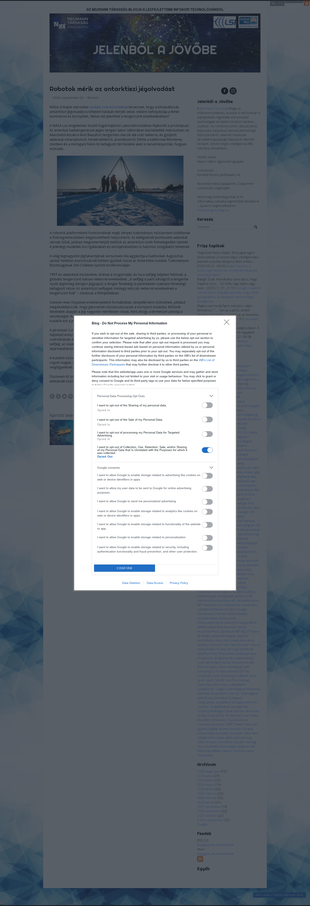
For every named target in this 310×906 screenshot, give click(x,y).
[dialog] (155, 453)
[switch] (207, 405)
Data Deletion (131, 583)
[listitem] (155, 396)
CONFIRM (124, 568)
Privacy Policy (179, 583)
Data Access (155, 583)
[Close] (228, 324)
